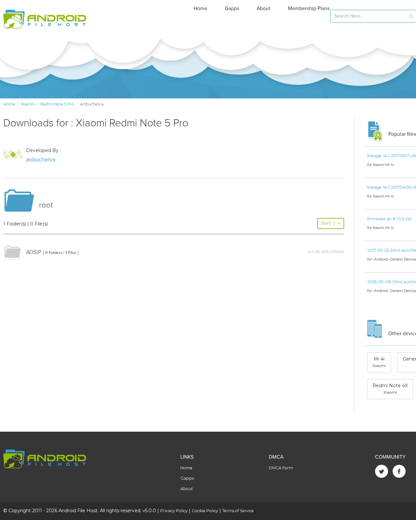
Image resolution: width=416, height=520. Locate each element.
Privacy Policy (174, 510)
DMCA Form (281, 467)
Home (200, 8)
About (263, 8)
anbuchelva (40, 159)
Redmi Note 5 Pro (57, 104)
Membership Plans (309, 8)
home (9, 104)
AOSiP (33, 252)
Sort (328, 223)
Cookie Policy (205, 510)
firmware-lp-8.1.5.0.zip (389, 218)
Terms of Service (238, 510)
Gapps (232, 8)
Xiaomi (28, 104)
